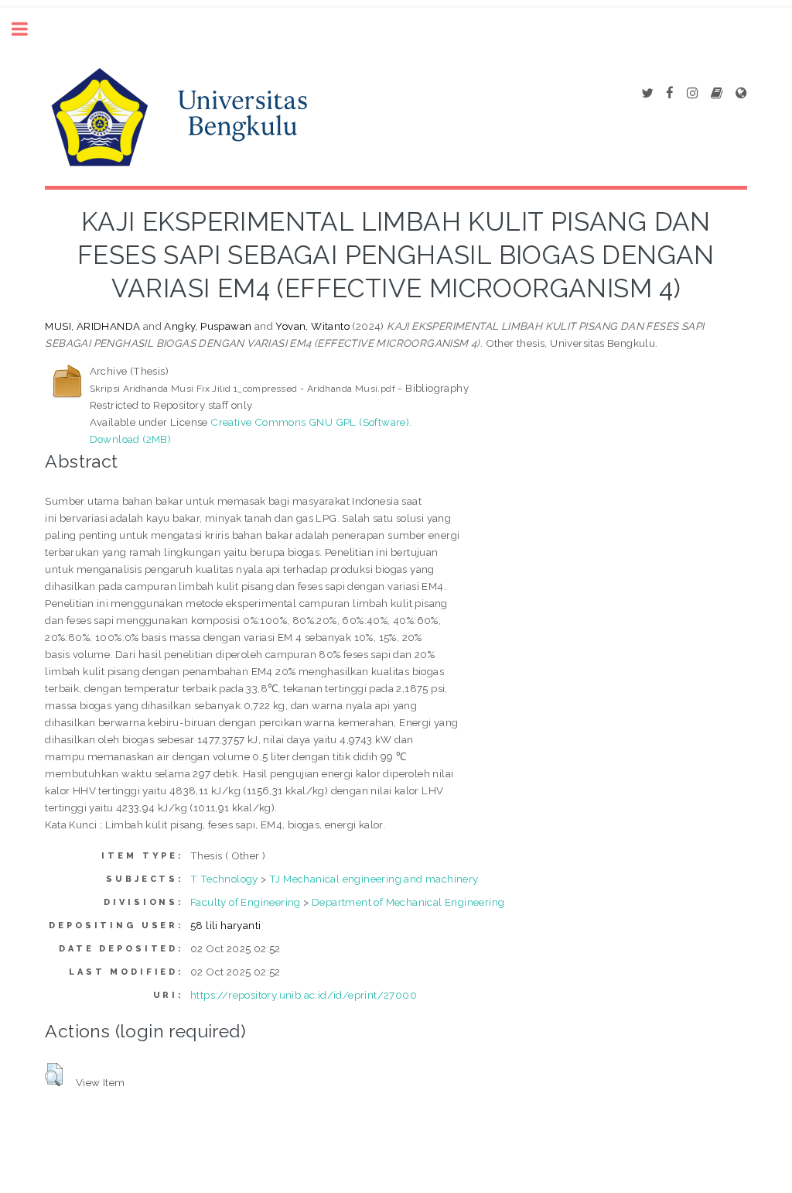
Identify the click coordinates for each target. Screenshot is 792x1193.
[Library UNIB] (741, 93)
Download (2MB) (131, 439)
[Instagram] (692, 93)
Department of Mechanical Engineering (408, 902)
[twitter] (647, 93)
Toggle (28, 29)
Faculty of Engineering (245, 902)
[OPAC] (716, 93)
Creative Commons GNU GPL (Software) (309, 422)
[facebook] (670, 93)
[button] (54, 1074)
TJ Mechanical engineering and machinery (374, 878)
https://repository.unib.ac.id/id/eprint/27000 (303, 995)
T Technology (224, 878)
